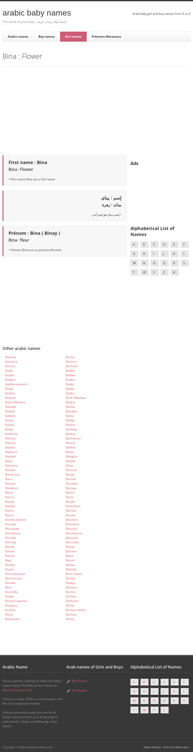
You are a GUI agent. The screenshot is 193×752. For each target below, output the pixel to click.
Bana (69, 465)
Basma (71, 515)
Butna (70, 619)
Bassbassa (12, 533)
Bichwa (10, 583)
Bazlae (10, 565)
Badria (70, 402)
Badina (10, 393)
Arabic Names (152, 747)
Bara (8, 479)
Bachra (10, 366)
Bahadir (10, 407)
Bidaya (70, 583)
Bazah (70, 560)
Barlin (9, 510)
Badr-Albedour (76, 398)
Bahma (71, 434)
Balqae (71, 461)
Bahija (70, 420)
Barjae (10, 501)
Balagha (71, 456)
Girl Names (79, 690)
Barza (9, 515)
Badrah (10, 398)
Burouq (71, 614)
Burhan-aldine (76, 610)
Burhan (10, 610)
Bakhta (71, 447)
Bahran (10, 443)
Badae (70, 370)
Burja (9, 614)
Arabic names (18, 36)
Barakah (72, 483)
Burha (70, 605)
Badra (70, 393)
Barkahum (73, 506)
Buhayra (11, 605)
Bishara (71, 587)
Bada (9, 370)
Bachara (11, 361)
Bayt (8, 560)
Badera (10, 380)
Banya (70, 474)
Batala (9, 547)
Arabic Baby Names (37, 13)
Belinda (71, 569)
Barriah (71, 510)
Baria (9, 492)
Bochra (71, 592)
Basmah (71, 519)
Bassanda (12, 529)
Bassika (10, 538)
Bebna (70, 565)
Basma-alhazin (15, 519)
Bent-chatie (74, 574)
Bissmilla (11, 592)
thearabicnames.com (17, 690)
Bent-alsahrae (15, 574)
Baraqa (71, 488)
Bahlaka (71, 429)
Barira (70, 492)
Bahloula (11, 434)
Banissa (71, 470)
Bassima (72, 538)
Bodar (9, 596)
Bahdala (71, 411)
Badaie (71, 375)
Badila (70, 389)
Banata (10, 470)
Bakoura (11, 452)
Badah (9, 375)
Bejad (9, 569)
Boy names (46, 36)
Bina (8, 587)
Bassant (71, 529)
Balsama (11, 465)
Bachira (71, 361)
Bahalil (10, 411)
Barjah (70, 501)
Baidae (10, 447)
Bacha (70, 357)
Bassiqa (10, 542)
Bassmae (72, 542)
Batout (10, 556)
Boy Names (80, 681)
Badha (70, 380)
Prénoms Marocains (106, 36)
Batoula (71, 551)
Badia (70, 384)
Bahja (9, 429)
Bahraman (73, 438)
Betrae (70, 578)
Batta (69, 556)
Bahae (70, 407)
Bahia (70, 416)
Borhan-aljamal (16, 601)
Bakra (70, 452)
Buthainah (12, 619)
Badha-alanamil (16, 384)
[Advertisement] (96, 110)
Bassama (72, 524)
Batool (9, 551)
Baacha (10, 357)
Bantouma (12, 474)
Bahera (10, 416)
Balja (8, 461)
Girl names (73, 36)
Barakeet (11, 488)
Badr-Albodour (15, 402)
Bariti (69, 497)
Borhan (71, 596)
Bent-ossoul (13, 578)
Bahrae (10, 438)
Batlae (70, 547)
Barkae (10, 506)
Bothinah (72, 601)
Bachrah (72, 366)
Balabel (10, 456)
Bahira (70, 425)
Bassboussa (74, 533)
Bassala (10, 524)
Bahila (9, 425)
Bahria (70, 443)
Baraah (71, 479)
